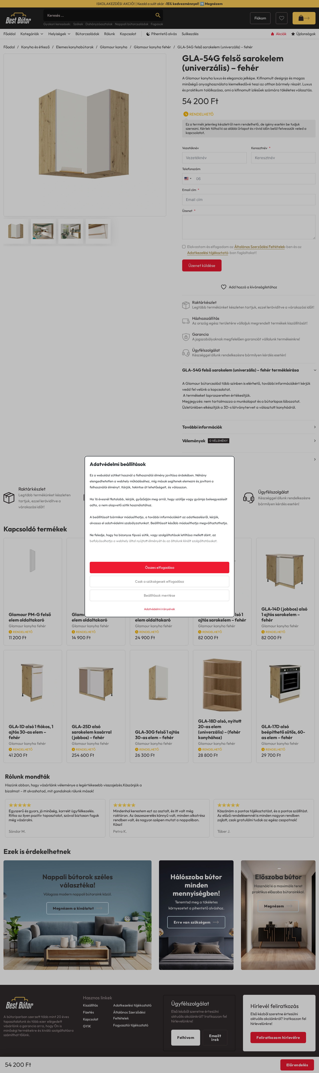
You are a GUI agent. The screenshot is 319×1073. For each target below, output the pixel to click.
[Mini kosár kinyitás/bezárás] (304, 18)
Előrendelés (297, 1065)
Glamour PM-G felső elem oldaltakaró (30, 617)
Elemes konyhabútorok (74, 47)
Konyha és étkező (35, 47)
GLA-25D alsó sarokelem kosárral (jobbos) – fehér (92, 732)
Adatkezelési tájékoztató (207, 252)
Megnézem (214, 3)
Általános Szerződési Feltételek (259, 246)
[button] (159, 60)
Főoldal (9, 33)
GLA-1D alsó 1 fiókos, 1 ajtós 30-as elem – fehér (31, 732)
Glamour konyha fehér (152, 47)
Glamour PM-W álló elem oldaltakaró (155, 617)
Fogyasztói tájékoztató (130, 1025)
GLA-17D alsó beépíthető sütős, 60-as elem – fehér (283, 732)
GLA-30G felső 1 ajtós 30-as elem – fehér (157, 734)
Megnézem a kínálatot (73, 908)
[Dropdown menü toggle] (41, 33)
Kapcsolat (128, 33)
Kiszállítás (90, 1005)
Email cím (189, 189)
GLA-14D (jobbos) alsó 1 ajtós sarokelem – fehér (284, 614)
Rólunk (109, 33)
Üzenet (187, 210)
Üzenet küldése (201, 265)
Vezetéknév (190, 148)
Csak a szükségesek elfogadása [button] (159, 581)
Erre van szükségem (192, 922)
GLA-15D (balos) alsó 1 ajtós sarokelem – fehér (222, 617)
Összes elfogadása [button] (159, 567)
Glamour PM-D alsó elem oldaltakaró (92, 617)
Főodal (9, 47)
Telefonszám (191, 169)
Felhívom (185, 1037)
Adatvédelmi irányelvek (159, 609)
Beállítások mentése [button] (159, 595)
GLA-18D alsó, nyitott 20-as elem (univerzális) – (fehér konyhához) (219, 729)
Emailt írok (215, 1037)
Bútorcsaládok (87, 33)
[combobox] (187, 178)
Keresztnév (259, 148)
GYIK (87, 1026)
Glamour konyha (113, 47)
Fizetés (88, 1012)
